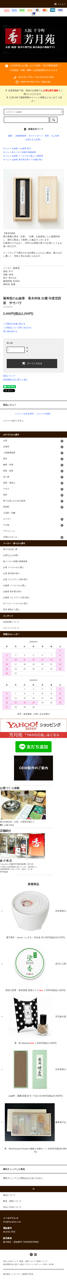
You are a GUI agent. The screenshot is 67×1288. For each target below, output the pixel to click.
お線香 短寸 (25, 148)
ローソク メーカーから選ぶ (15, 603)
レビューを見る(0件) (24, 414)
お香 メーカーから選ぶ (13, 567)
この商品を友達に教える (14, 324)
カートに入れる (34, 363)
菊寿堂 (40, 156)
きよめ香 (55, 136)
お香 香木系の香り (11, 573)
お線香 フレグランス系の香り (16, 598)
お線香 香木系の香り (21, 160)
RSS (45, 1264)
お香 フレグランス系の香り (15, 579)
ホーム (6, 148)
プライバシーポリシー (33, 1264)
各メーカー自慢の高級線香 (24, 152)
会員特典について (11, 622)
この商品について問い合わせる (17, 327)
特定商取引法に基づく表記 (15, 379)
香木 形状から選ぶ (11, 609)
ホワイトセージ (36, 136)
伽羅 (10, 136)
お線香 (15, 148)
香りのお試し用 (10, 549)
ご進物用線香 (20, 136)
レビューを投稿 (43, 414)
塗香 (47, 136)
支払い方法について (11, 1261)
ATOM (51, 1264)
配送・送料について (27, 1261)
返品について (9, 376)
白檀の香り (38, 160)
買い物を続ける (10, 331)
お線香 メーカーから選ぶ (23, 156)
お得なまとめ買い (33, 139)
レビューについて (11, 628)
